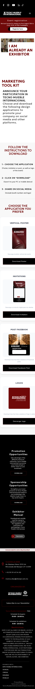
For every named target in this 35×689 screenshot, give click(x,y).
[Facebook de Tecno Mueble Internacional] (3, 5)
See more (19, 536)
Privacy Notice (18, 682)
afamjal (6, 669)
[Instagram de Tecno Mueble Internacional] (8, 5)
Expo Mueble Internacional (12, 667)
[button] (30, 13)
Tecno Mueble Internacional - (18, 611)
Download (18, 473)
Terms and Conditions (18, 684)
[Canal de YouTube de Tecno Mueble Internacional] (13, 5)
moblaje (6, 678)
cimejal (5, 672)
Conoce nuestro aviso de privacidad (17, 550)
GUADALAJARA (18, 564)
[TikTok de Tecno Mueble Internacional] (23, 5)
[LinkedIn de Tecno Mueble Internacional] (19, 5)
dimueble (6, 675)
